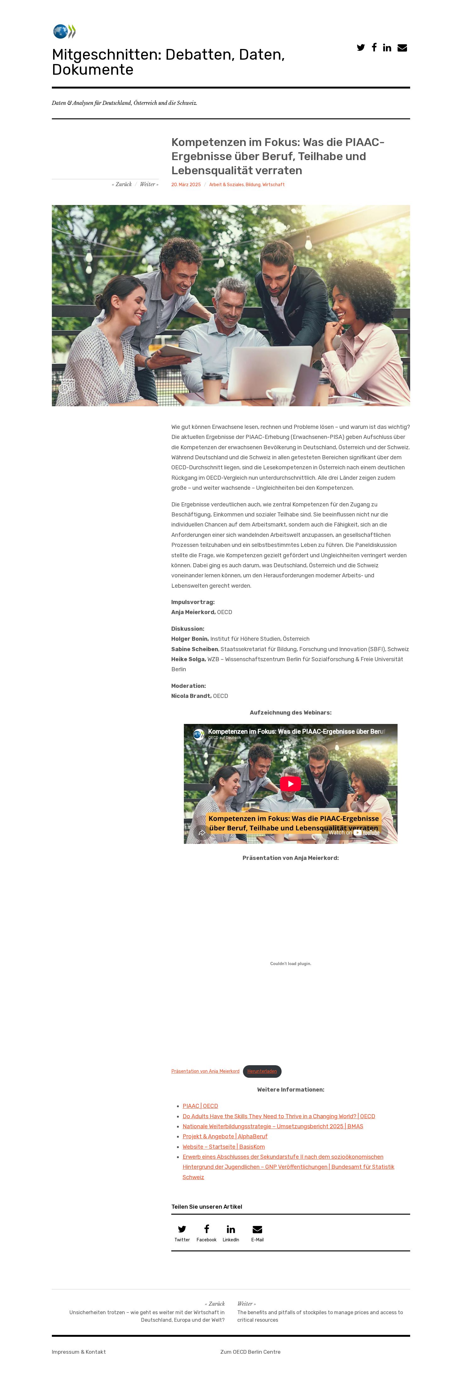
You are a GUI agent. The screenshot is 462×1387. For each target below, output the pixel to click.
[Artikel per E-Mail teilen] (402, 48)
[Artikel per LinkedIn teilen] (387, 48)
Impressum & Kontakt (79, 1352)
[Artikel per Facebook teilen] (374, 48)
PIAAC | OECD (200, 1106)
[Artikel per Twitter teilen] (360, 48)
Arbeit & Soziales (226, 184)
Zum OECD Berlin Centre (250, 1352)
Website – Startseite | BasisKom (224, 1146)
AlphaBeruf (253, 1136)
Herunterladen (262, 1071)
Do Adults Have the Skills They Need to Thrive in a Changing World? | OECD (279, 1116)
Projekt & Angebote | (210, 1136)
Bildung (253, 184)
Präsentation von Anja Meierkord (205, 1071)
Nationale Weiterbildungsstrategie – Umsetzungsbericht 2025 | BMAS (273, 1126)
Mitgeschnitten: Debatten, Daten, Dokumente (168, 62)
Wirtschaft (273, 184)
